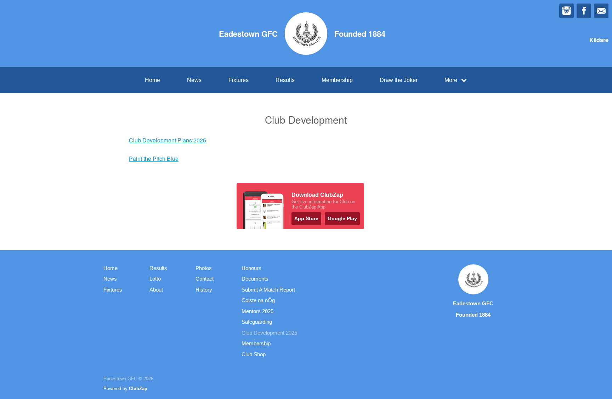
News (194, 80)
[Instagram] (566, 11)
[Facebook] (584, 11)
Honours (251, 268)
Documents (255, 279)
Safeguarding (257, 322)
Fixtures (238, 80)
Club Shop (254, 354)
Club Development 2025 (269, 333)
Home (152, 80)
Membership (337, 80)
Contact (205, 279)
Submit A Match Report (268, 290)
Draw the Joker (399, 80)
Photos (204, 268)
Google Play (342, 218)
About (156, 290)
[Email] (601, 11)
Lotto (155, 279)
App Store (306, 218)
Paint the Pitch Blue (153, 158)
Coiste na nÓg (258, 300)
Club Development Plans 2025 (167, 140)
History (204, 290)
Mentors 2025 (257, 311)
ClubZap (138, 388)
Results (285, 80)
